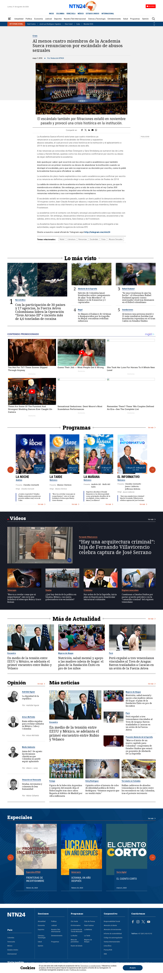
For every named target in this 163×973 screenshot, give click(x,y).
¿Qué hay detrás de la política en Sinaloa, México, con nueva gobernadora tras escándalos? (60, 597)
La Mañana (92, 477)
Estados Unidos (12, 950)
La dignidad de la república (30, 697)
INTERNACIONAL (107, 14)
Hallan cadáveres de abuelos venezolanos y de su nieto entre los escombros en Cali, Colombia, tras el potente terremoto (138, 789)
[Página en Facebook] (132, 922)
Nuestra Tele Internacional (75, 19)
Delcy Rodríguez (92, 781)
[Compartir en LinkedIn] (89, 130)
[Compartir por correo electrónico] (92, 130)
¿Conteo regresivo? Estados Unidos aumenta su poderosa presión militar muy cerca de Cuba (29, 497)
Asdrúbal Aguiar (28, 692)
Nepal (80, 310)
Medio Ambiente (28, 747)
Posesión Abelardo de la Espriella (139, 737)
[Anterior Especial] (10, 857)
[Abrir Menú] (9, 19)
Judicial (48, 19)
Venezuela (11, 942)
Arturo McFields (28, 717)
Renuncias (82, 239)
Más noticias (64, 682)
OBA (105, 954)
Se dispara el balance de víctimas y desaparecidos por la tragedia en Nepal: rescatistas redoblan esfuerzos (94, 317)
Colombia (10, 938)
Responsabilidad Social (112, 921)
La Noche (22, 477)
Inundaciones (127, 310)
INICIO (51, 14)
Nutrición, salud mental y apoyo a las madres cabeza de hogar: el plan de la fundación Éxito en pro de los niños (81, 663)
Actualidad (18, 19)
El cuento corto (127, 878)
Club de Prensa (89, 921)
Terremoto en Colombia (131, 781)
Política (29, 19)
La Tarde (56, 477)
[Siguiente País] (154, 25)
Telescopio (11, 590)
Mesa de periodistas (75, 941)
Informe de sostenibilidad (113, 933)
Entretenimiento (114, 19)
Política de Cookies (78, 970)
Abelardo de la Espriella (87, 289)
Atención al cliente (110, 925)
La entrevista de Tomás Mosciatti (76, 930)
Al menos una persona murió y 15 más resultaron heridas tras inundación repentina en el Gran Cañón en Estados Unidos (138, 317)
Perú (111, 653)
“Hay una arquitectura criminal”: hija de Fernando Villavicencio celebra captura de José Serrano (132, 498)
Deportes (58, 19)
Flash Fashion (89, 925)
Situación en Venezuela (31, 780)
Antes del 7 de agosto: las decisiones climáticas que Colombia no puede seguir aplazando (32, 756)
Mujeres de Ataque (65, 653)
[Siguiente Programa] (152, 470)
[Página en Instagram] (137, 922)
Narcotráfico (20, 300)
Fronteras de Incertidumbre (35, 879)
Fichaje (52, 781)
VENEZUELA (70, 14)
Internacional (12, 954)
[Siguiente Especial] (152, 857)
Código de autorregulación (113, 938)
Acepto (133, 968)
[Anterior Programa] (10, 470)
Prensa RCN (108, 950)
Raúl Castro (31, 24)
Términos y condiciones (90, 966)
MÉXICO (81, 14)
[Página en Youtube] (148, 922)
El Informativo (129, 477)
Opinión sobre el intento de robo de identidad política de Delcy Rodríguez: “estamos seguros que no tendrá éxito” (102, 789)
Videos (18, 518)
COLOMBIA (60, 14)
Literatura (71, 239)
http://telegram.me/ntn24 (97, 232)
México (9, 946)
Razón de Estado (76, 946)
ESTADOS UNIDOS (92, 14)
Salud (125, 19)
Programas (135, 19)
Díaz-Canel (69, 24)
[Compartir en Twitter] (86, 130)
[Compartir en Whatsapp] (96, 130)
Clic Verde (74, 921)
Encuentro (11, 653)
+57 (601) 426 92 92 (145, 933)
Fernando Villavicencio (88, 537)
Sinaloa (48, 590)
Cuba (78, 24)
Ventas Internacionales (112, 942)
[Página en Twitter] (143, 922)
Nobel (62, 239)
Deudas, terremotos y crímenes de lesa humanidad (32, 786)
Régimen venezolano (130, 590)
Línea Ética (107, 946)
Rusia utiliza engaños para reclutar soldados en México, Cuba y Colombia (33, 725)
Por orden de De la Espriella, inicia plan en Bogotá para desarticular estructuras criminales (100, 597)
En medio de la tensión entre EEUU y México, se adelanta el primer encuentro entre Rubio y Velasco (29, 663)
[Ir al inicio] (19, 919)
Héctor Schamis (32, 796)
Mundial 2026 (88, 24)
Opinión (145, 19)
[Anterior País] (154, 23)
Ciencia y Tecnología (96, 19)
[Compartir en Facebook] (82, 130)
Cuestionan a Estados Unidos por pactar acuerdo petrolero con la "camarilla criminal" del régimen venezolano (137, 598)
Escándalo (94, 239)
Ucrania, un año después (81, 879)
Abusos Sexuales (116, 239)
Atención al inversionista (112, 929)
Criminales (88, 590)
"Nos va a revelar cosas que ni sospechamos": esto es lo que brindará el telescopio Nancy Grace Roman (63, 497)
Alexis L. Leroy (32, 768)
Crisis (35, 36)
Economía (38, 19)
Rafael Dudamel (128, 289)
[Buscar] (153, 19)
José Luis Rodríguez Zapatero (50, 24)
